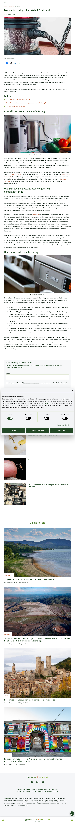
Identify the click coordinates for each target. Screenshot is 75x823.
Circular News (12, 2)
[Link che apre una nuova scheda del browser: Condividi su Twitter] (11, 63)
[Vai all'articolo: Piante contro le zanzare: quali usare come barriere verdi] (15, 469)
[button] (3, 819)
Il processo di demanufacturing (16, 106)
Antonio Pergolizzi (9, 582)
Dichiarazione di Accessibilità (43, 791)
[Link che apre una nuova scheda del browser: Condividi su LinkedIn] (15, 63)
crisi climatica (16, 174)
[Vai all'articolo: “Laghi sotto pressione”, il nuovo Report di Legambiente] (37, 552)
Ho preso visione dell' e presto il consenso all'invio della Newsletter (39, 383)
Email (8, 373)
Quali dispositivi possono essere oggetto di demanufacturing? (26, 103)
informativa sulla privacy (31, 383)
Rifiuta (14, 430)
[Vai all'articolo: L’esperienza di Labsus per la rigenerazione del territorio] (37, 673)
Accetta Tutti (61, 430)
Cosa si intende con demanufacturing (18, 99)
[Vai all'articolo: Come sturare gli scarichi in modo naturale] (15, 444)
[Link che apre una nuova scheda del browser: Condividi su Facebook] (7, 63)
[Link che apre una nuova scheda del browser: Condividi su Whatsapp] (19, 63)
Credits (55, 791)
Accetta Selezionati (37, 430)
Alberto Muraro (10, 14)
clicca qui (47, 403)
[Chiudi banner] (72, 390)
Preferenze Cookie (63, 425)
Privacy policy (21, 791)
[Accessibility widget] (72, 813)
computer (35, 214)
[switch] (28, 418)
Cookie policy (30, 791)
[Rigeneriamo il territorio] (37, 819)
